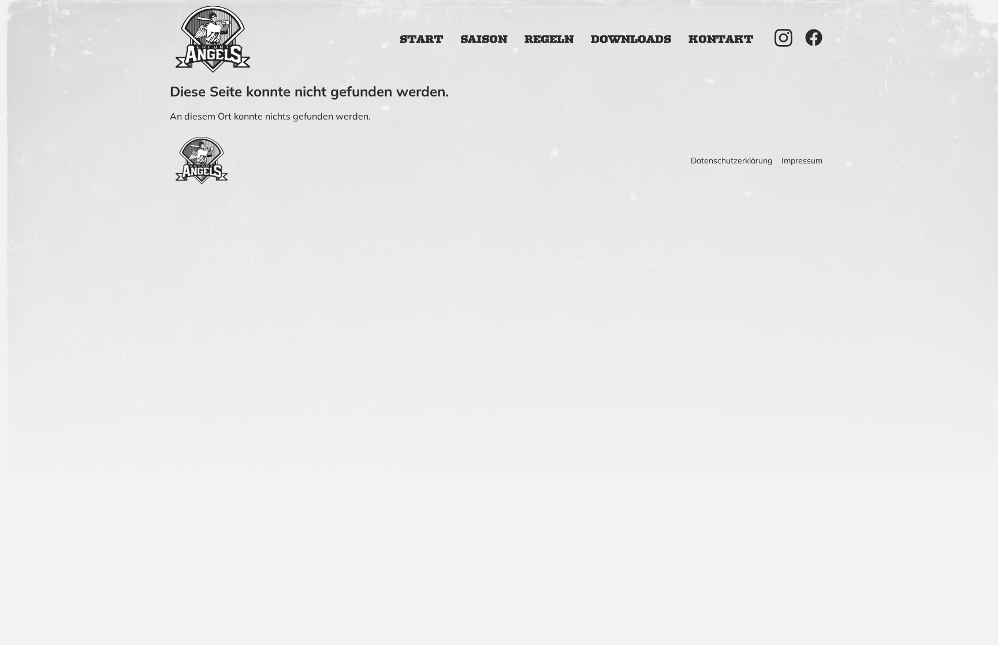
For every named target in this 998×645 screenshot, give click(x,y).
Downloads (631, 39)
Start (421, 39)
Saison (483, 39)
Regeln (549, 39)
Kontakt (720, 39)
